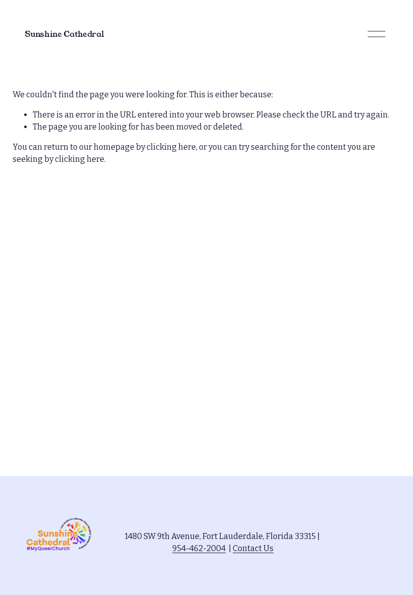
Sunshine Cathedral (64, 34)
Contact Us (253, 548)
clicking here (171, 147)
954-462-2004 (199, 548)
